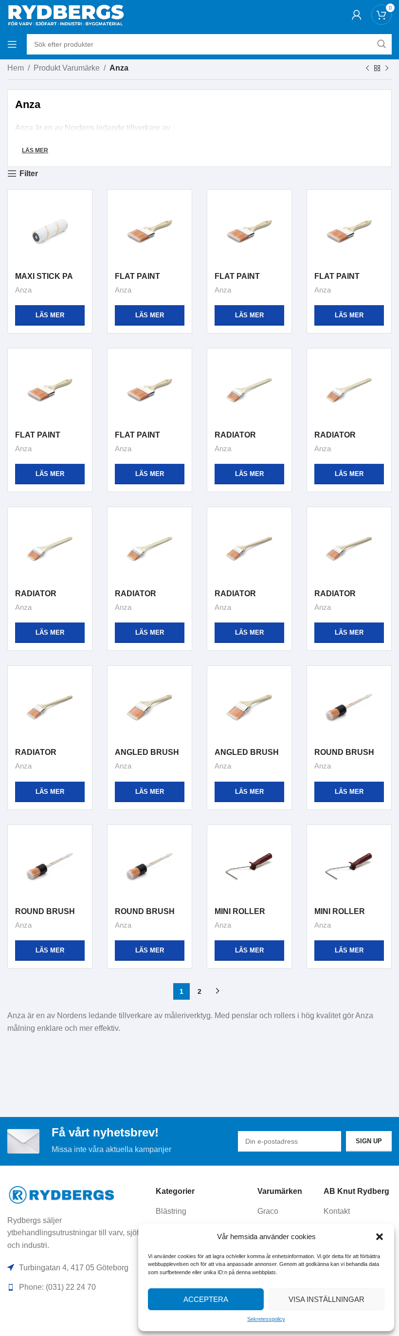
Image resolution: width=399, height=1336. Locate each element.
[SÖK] (381, 44)
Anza (23, 290)
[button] (379, 1237)
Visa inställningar (326, 1299)
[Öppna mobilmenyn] (12, 44)
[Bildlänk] (62, 1194)
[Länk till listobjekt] (203, 1211)
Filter (28, 173)
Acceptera (205, 1299)
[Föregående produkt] (367, 68)
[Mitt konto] (356, 14)
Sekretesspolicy (266, 1319)
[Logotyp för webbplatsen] (65, 14)
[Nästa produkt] (387, 68)
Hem (15, 68)
